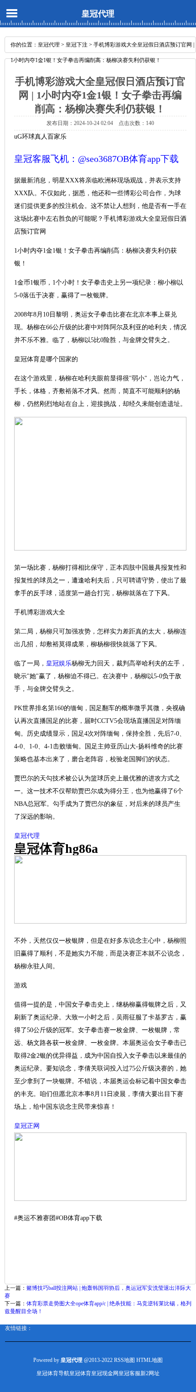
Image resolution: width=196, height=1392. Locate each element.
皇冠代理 (98, 13)
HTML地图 (149, 1360)
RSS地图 (124, 1360)
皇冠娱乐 (59, 663)
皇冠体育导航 (52, 1373)
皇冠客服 (129, 1373)
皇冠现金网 (105, 1373)
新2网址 (150, 1373)
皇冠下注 (77, 45)
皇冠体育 (80, 1373)
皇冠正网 (27, 1125)
